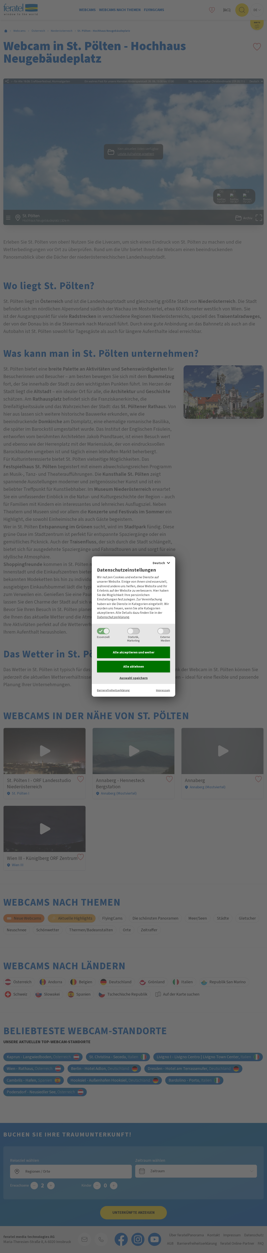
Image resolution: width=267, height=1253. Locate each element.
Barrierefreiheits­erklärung (113, 690)
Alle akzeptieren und (133, 652)
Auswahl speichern (134, 678)
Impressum (163, 690)
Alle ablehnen (133, 666)
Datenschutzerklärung (113, 617)
